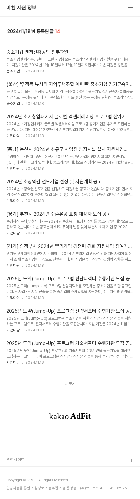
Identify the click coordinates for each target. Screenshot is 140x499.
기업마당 (13, 136)
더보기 (70, 383)
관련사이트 (15, 459)
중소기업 (13, 71)
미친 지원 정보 (21, 8)
